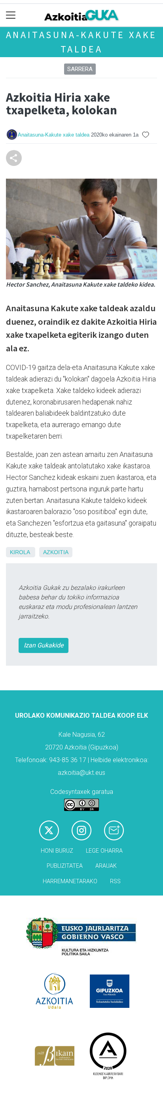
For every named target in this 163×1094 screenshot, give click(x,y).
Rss (115, 881)
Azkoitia (55, 552)
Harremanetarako (70, 881)
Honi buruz (57, 850)
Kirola (20, 552)
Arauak (106, 866)
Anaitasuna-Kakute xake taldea (53, 135)
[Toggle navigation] (10, 15)
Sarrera (80, 69)
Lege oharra (104, 850)
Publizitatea (65, 866)
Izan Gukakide (43, 645)
